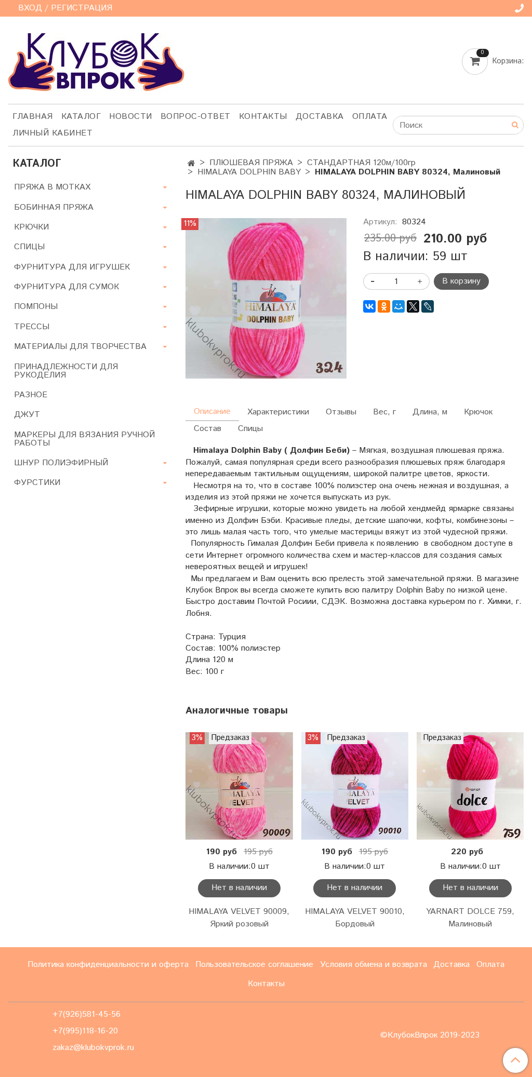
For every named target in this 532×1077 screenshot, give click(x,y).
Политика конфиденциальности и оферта (108, 965)
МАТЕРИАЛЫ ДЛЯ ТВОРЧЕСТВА (80, 347)
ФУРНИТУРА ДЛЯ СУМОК (66, 287)
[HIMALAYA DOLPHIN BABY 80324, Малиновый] (265, 298)
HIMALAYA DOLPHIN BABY (249, 172)
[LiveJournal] (427, 306)
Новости (130, 117)
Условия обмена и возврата (373, 965)
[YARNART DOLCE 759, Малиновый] (470, 785)
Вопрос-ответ (196, 117)
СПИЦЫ (29, 247)
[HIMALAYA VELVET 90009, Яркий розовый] (238, 785)
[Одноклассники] (384, 306)
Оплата (370, 117)
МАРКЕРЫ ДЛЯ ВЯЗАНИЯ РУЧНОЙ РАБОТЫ (84, 439)
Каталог (81, 117)
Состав (207, 429)
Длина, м (430, 412)
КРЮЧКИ (31, 227)
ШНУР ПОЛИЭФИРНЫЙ (61, 463)
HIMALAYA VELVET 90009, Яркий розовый (239, 918)
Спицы (250, 429)
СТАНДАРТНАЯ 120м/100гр (361, 163)
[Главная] (191, 164)
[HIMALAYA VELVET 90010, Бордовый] (354, 785)
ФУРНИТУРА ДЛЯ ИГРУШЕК (72, 267)
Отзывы (341, 412)
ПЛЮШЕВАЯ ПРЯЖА (251, 163)
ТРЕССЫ (31, 327)
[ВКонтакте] (369, 306)
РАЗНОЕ (30, 395)
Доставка (320, 117)
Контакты (263, 117)
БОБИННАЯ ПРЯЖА (54, 207)
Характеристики (278, 412)
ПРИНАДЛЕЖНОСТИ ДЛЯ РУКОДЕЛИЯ (66, 371)
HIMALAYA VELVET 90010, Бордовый (355, 918)
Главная (32, 117)
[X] (413, 306)
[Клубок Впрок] (96, 62)
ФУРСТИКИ (37, 483)
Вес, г (384, 412)
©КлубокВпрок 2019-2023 (430, 1035)
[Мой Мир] (398, 306)
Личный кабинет (52, 133)
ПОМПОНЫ (36, 307)
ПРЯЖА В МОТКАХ (52, 187)
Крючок (478, 412)
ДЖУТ (27, 415)
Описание (212, 412)
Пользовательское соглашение (254, 965)
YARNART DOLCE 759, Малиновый (470, 918)
